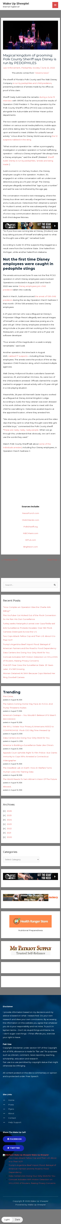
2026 (9, 811)
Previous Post (9, 560)
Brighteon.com (30, 547)
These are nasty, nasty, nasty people (21, 430)
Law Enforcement (11, 68)
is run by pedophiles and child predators (32, 83)
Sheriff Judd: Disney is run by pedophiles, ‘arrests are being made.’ (28, 161)
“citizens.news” (41, 73)
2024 (9, 820)
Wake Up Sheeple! (16, 3)
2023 (9, 824)
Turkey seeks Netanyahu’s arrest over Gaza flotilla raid (29, 623)
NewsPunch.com (30, 513)
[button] (12, 1220)
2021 (9, 833)
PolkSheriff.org (30, 527)
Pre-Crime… (8, 696)
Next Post (53, 560)
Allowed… (7, 786)
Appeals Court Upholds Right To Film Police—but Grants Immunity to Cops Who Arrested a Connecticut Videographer (30, 757)
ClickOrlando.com (30, 520)
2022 (9, 828)
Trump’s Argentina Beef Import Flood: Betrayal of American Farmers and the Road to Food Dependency (32, 1169)
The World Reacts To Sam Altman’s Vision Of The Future (30, 779)
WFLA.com (30, 540)
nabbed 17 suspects (18, 356)
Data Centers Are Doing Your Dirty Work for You (26, 652)
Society (36, 68)
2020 (9, 837)
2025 (9, 815)
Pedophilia (26, 68)
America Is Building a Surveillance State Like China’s (28, 745)
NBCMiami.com (30, 533)
